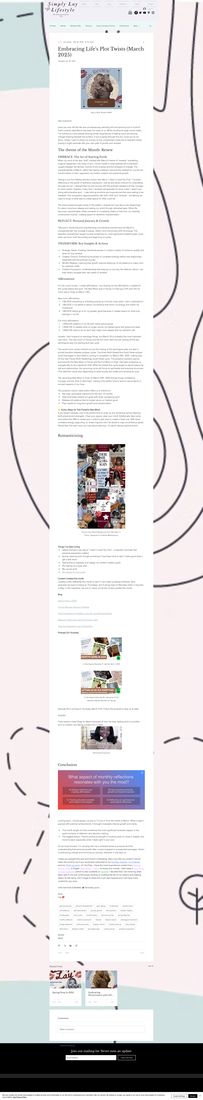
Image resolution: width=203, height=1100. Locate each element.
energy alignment (66, 924)
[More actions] (143, 42)
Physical (89, 26)
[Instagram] (153, 12)
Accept (192, 1096)
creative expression (84, 920)
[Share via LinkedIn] (70, 945)
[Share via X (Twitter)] (65, 945)
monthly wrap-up (115, 924)
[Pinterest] (148, 12)
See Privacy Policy (20, 1097)
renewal (98, 920)
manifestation (64, 915)
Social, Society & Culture (105, 26)
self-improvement (80, 910)
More (135, 26)
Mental (63, 26)
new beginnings (94, 929)
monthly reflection (66, 920)
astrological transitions (129, 920)
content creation (126, 910)
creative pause (109, 929)
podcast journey (83, 924)
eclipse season (111, 920)
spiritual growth (96, 910)
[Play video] (101, 649)
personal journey (107, 915)
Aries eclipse (130, 924)
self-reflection (64, 910)
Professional (124, 26)
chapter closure (99, 924)
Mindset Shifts (75, 26)
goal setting (101, 906)
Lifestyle (63, 10)
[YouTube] (144, 12)
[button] (130, 12)
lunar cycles (77, 915)
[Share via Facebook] (59, 945)
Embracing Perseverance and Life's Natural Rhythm (100, 993)
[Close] (200, 1096)
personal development (84, 906)
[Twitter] (140, 12)
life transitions (111, 910)
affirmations (63, 929)
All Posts (52, 26)
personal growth (65, 906)
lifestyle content (78, 929)
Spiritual (61, 934)
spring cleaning (124, 915)
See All (150, 966)
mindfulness (113, 906)
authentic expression (127, 929)
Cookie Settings (179, 1096)
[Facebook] (136, 12)
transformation (91, 915)
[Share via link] (76, 945)
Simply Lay (63, 4)
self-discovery (127, 906)
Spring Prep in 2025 (63, 992)
